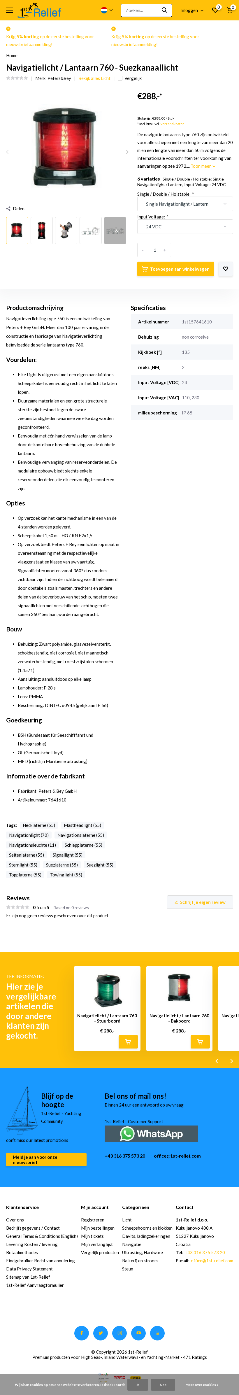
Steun (127, 1268)
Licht (127, 1219)
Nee (163, 1384)
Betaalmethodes (22, 1252)
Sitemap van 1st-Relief (28, 1277)
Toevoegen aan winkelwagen (180, 269)
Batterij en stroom (140, 1260)
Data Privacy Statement (29, 1268)
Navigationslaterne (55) (80, 835)
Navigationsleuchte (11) (32, 845)
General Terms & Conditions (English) (42, 1236)
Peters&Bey (59, 78)
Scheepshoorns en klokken (147, 1228)
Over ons (15, 1219)
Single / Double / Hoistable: (165, 194)
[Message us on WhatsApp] (151, 1133)
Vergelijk (133, 78)
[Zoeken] (164, 10)
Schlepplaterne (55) (83, 845)
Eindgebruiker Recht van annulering (40, 1260)
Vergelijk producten (100, 1252)
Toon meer (201, 166)
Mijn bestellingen (98, 1228)
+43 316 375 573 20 (125, 1155)
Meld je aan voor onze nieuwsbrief (35, 1159)
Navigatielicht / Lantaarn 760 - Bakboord (179, 1018)
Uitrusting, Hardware (142, 1252)
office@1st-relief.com (177, 1155)
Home (11, 55)
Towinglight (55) (66, 874)
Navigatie (131, 1244)
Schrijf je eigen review (203, 902)
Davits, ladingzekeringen (146, 1236)
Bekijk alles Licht (94, 78)
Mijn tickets (92, 1236)
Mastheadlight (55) (82, 825)
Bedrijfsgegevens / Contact (33, 1228)
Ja (137, 1384)
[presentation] (8, 152)
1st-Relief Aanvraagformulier (35, 1285)
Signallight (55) (67, 854)
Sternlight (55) (23, 864)
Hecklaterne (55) (39, 825)
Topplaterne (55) (25, 874)
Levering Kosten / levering (32, 1244)
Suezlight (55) (100, 864)
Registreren (92, 1219)
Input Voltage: (152, 216)
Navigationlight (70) (29, 835)
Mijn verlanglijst (97, 1244)
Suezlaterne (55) (62, 864)
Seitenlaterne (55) (26, 854)
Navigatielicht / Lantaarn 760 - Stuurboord (107, 1018)
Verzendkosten (172, 124)
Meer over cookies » (201, 1384)
